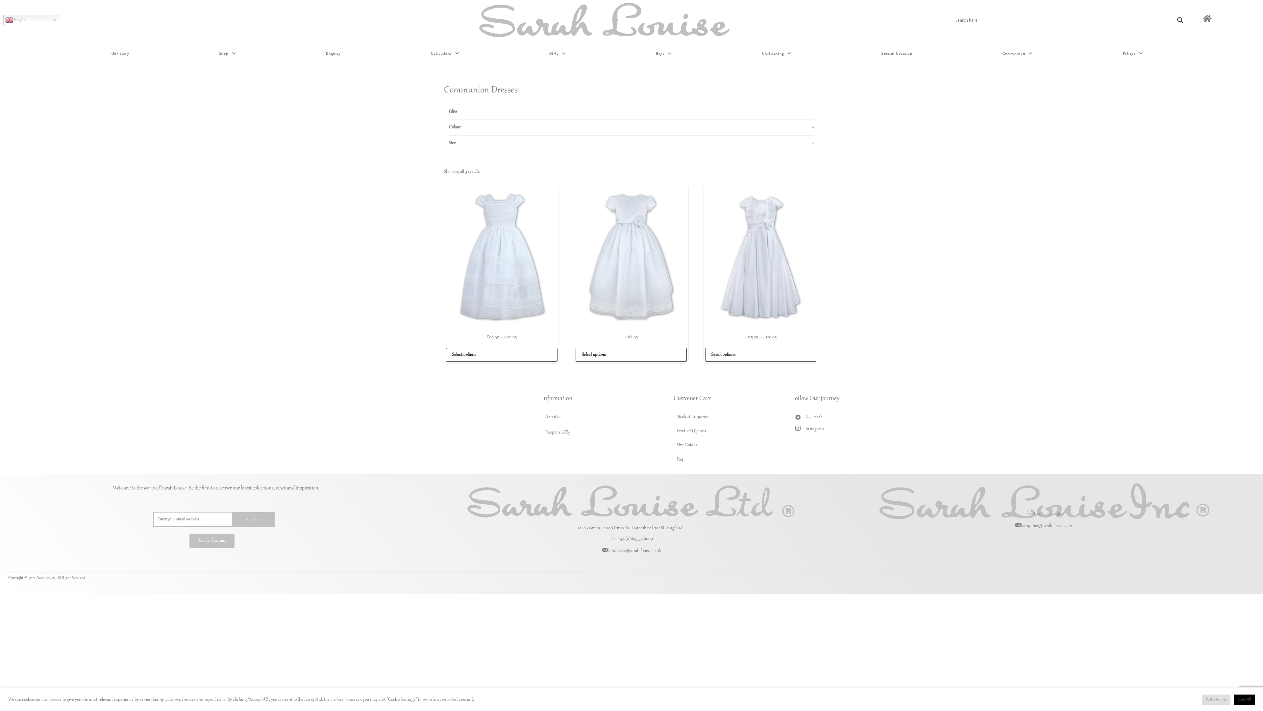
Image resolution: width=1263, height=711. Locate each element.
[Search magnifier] (1180, 20)
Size (452, 143)
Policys (1129, 53)
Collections (441, 53)
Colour (455, 127)
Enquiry (333, 53)
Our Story (120, 53)
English (20, 20)
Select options (464, 355)
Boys (660, 53)
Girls (554, 53)
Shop (224, 53)
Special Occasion (896, 53)
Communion (1014, 53)
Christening (773, 53)
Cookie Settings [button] (1216, 700)
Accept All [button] (1244, 700)
